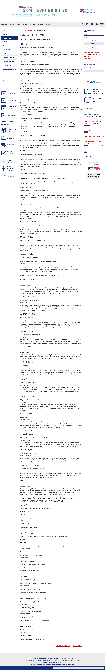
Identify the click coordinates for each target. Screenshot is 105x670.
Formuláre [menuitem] (6, 46)
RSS (96, 24)
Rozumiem (78, 668)
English (102, 24)
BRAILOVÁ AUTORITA (29, 24)
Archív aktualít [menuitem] (7, 73)
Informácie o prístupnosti (57, 664)
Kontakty (48, 24)
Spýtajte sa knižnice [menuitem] (9, 61)
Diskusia (40, 24)
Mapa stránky (70, 664)
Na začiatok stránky (64, 645)
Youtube (92, 24)
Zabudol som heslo (90, 59)
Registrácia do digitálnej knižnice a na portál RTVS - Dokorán (92, 54)
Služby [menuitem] (5, 53)
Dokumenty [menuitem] (6, 49)
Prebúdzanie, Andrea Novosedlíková (94, 149)
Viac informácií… (28, 668)
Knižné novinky (28, 30)
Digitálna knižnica (15, 24)
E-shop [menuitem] (5, 34)
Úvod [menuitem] (4, 30)
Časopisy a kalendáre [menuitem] (9, 57)
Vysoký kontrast (82, 24)
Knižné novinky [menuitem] (8, 38)
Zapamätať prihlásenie (90, 40)
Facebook (87, 24)
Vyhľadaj (94, 71)
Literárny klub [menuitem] (7, 77)
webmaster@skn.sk (44, 664)
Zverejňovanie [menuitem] (7, 65)
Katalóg (4, 24)
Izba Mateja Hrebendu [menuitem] (9, 69)
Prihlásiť (94, 43)
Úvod (21, 30)
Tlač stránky (78, 645)
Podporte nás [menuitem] (7, 81)
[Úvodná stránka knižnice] (52, 11)
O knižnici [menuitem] (6, 42)
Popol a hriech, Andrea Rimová (92, 136)
